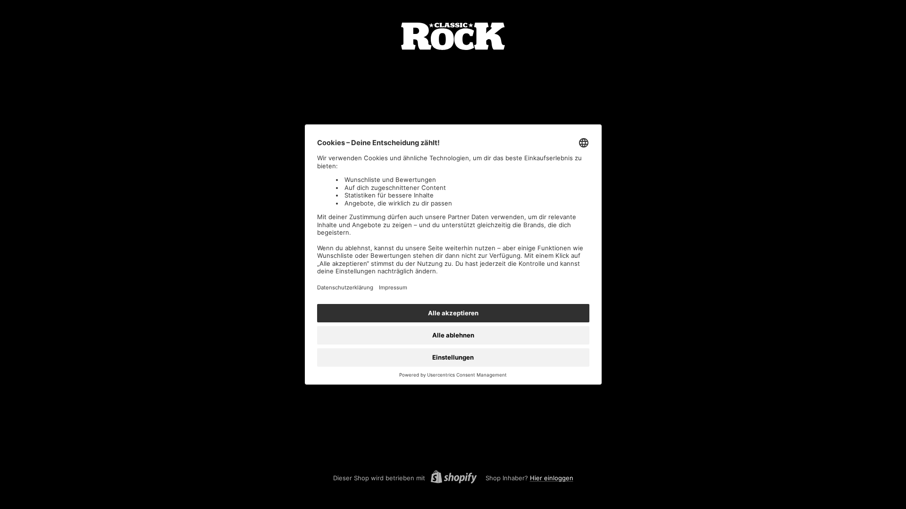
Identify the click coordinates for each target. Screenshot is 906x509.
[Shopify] (451, 478)
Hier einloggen (551, 478)
